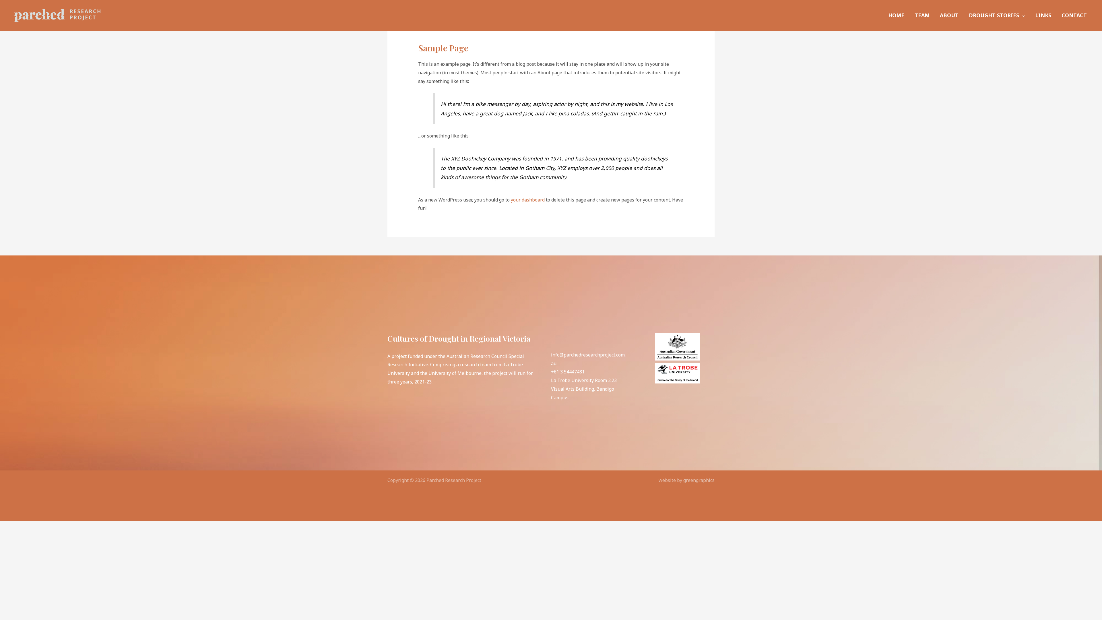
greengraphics (699, 480)
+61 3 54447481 (568, 372)
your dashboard (528, 200)
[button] (1022, 15)
